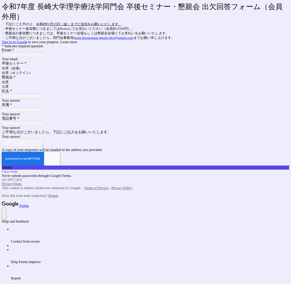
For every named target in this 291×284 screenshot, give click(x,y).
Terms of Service (96, 188)
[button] (145, 168)
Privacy (7, 184)
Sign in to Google (14, 42)
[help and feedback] (4, 213)
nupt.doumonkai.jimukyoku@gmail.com (104, 38)
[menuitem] (150, 235)
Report (53, 196)
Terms (17, 184)
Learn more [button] (68, 42)
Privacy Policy (121, 188)
